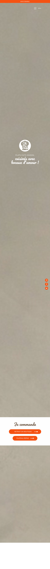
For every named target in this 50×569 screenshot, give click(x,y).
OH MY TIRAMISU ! (25, 1)
